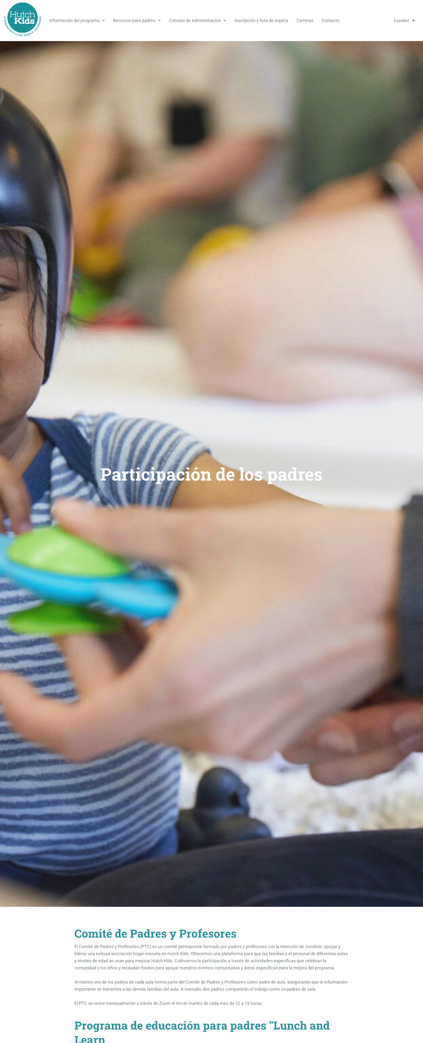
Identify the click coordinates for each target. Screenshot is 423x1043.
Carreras (304, 20)
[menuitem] (404, 20)
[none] (404, 20)
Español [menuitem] (401, 20)
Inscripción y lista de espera (261, 20)
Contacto (331, 20)
